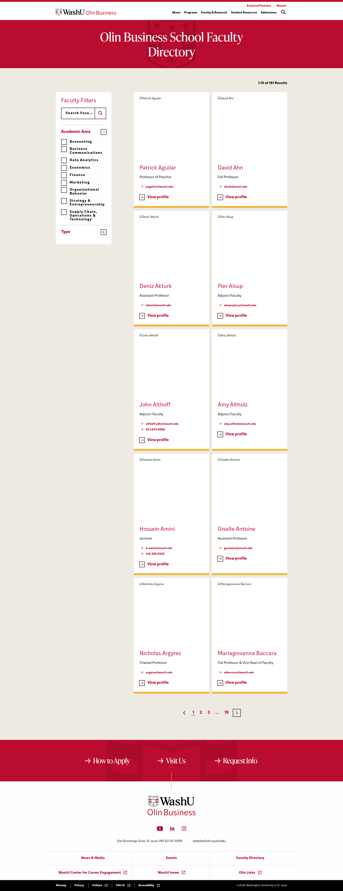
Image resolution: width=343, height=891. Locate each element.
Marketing (80, 182)
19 (226, 713)
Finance (77, 175)
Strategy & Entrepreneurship (87, 202)
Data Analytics (84, 160)
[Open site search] (283, 12)
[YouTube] (160, 829)
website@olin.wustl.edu (209, 841)
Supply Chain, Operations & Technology (83, 215)
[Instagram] (184, 829)
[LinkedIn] (172, 829)
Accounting (81, 142)
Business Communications (86, 151)
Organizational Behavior (84, 191)
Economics (80, 168)
